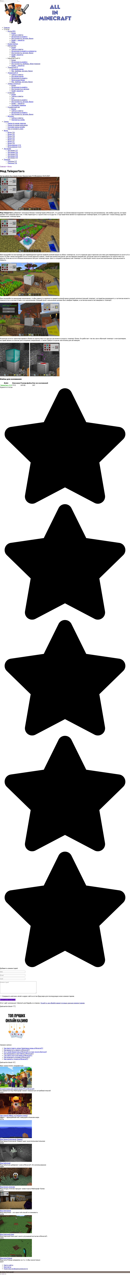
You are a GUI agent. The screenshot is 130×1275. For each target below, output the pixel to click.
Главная (7, 28)
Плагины (7, 159)
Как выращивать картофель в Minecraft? (19, 1054)
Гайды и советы (17, 35)
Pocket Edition (13, 44)
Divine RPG (11, 31)
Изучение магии (17, 69)
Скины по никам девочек (17, 123)
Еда (12, 98)
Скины (6, 121)
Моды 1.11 (11, 141)
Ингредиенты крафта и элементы (23, 51)
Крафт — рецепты (17, 40)
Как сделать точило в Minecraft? (16, 1059)
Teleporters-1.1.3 (6, 385)
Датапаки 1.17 (13, 150)
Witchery (11, 116)
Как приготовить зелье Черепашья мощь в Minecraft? (23, 1048)
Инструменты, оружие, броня (22, 38)
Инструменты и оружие (20, 89)
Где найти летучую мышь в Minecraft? (18, 1055)
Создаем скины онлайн (16, 127)
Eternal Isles (12, 46)
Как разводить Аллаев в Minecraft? (17, 1057)
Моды (6, 131)
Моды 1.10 (11, 143)
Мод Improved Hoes (7, 1234)
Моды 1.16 (11, 132)
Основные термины (18, 105)
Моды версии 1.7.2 (14, 145)
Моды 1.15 (11, 134)
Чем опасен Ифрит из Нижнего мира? (14, 1115)
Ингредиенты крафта (19, 37)
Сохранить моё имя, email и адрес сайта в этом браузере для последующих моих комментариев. (38, 996)
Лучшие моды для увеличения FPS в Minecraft (17, 1089)
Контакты (7, 1267)
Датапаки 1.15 (13, 154)
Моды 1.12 (11, 140)
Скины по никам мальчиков (18, 125)
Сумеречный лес (14, 107)
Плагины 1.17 (12, 161)
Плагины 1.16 (12, 163)
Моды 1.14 (11, 136)
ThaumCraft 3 (13, 67)
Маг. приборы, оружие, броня (22, 71)
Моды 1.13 (11, 138)
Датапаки (7, 149)
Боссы (13, 109)
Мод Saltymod (5, 1163)
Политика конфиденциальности (16, 1269)
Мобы (13, 42)
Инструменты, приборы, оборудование (25, 64)
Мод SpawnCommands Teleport (11, 1139)
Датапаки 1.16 (13, 152)
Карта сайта (8, 1265)
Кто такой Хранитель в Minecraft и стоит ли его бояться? (25, 1052)
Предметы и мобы (18, 120)
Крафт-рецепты (17, 55)
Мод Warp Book (5, 1211)
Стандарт (11, 93)
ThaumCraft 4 (13, 73)
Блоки (13, 33)
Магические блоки (18, 80)
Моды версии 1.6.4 (14, 147)
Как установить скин (15, 129)
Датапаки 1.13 (13, 158)
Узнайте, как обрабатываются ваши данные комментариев (62, 1003)
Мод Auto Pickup (6, 1258)
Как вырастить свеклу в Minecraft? (17, 1050)
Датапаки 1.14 (13, 156)
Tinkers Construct (14, 84)
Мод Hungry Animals (7, 1187)
